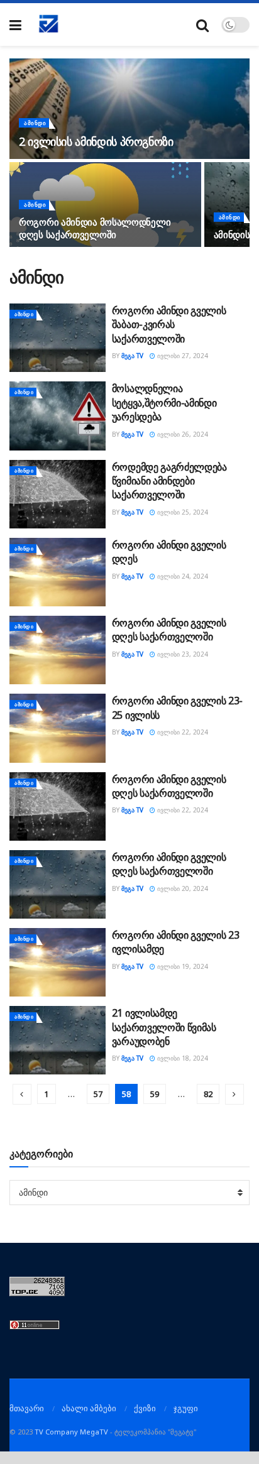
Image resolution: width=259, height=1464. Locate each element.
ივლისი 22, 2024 (181, 732)
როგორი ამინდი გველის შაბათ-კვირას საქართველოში (169, 324)
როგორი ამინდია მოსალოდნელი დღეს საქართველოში (94, 228)
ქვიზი (145, 1408)
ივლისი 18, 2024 (181, 1058)
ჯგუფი (186, 1408)
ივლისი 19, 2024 (181, 966)
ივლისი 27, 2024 (181, 355)
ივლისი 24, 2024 (181, 576)
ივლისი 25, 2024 (181, 512)
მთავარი (26, 1408)
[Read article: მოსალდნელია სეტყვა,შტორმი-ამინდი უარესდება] (57, 415)
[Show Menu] (15, 25)
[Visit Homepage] (49, 24)
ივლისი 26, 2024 (181, 434)
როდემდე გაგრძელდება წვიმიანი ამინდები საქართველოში (169, 481)
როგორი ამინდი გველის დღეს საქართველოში (169, 629)
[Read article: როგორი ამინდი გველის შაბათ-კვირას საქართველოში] (57, 337)
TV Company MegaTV (71, 1431)
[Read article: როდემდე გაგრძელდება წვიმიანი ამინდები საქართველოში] (57, 494)
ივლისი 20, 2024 (181, 888)
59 (154, 1094)
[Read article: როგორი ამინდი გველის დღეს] (57, 572)
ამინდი (35, 123)
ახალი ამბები (89, 1408)
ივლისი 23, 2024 (181, 654)
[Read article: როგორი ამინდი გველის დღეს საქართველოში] (57, 650)
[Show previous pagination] (22, 1094)
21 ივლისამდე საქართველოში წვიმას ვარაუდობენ (164, 1027)
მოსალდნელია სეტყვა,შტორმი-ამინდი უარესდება (164, 402)
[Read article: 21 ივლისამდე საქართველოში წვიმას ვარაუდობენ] (57, 1040)
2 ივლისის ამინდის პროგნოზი (96, 141)
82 (208, 1094)
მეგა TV (132, 355)
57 (98, 1094)
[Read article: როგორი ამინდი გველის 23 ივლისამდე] (57, 962)
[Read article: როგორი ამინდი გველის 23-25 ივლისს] (57, 728)
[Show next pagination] (234, 1094)
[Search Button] (202, 25)
